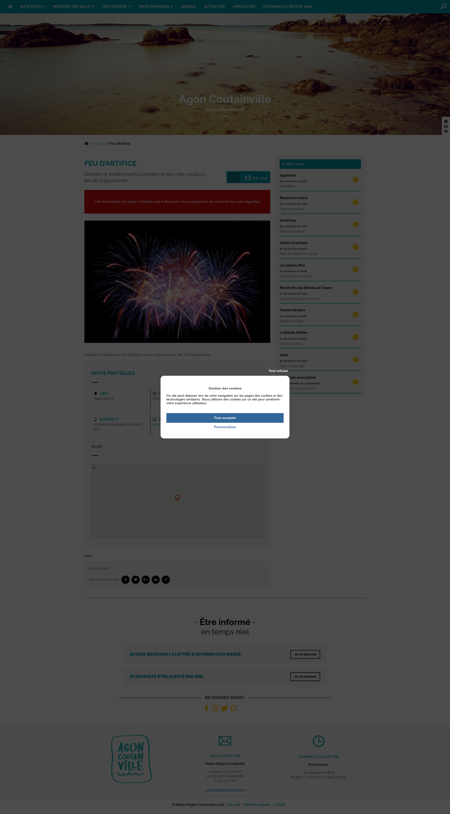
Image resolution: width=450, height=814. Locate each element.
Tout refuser (278, 371)
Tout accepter (225, 418)
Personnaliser (225, 427)
